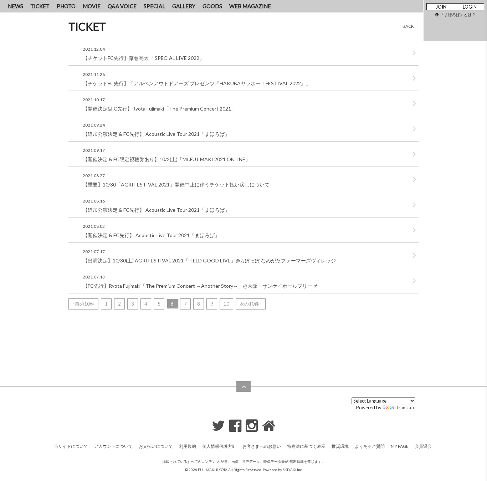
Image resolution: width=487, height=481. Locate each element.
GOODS (212, 6)
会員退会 (423, 446)
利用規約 (187, 446)
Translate (405, 407)
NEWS (15, 6)
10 (226, 304)
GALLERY (183, 6)
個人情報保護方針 (219, 446)
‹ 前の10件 (83, 304)
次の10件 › (251, 304)
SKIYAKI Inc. (292, 469)
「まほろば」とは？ (458, 14)
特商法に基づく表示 (306, 446)
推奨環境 (340, 446)
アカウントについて (113, 446)
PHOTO (66, 6)
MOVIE (92, 6)
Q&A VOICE (122, 6)
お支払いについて (156, 446)
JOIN (441, 7)
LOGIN (470, 7)
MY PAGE (400, 446)
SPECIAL (154, 6)
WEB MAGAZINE (250, 6)
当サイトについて (71, 446)
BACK (408, 26)
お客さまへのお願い (261, 446)
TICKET (40, 6)
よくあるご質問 (370, 446)
